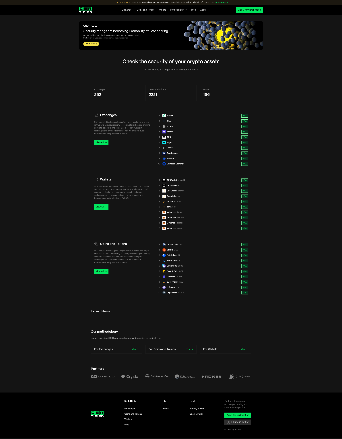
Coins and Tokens (145, 10)
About (203, 10)
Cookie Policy (196, 414)
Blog (193, 10)
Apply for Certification (249, 10)
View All (100, 142)
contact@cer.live (232, 430)
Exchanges (127, 10)
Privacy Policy (196, 409)
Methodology (177, 10)
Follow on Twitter (239, 422)
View (134, 349)
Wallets (162, 10)
